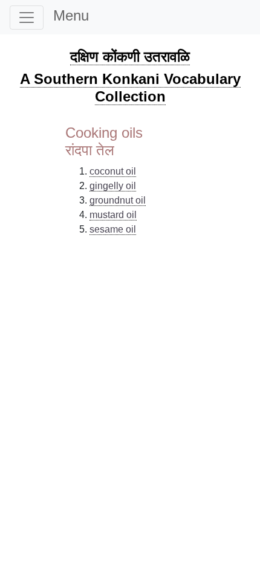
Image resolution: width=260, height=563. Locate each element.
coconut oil (112, 171)
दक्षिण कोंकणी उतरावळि (130, 56)
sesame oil (112, 229)
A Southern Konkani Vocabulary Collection (130, 88)
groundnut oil (117, 200)
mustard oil (113, 215)
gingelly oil (112, 186)
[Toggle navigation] (27, 17)
